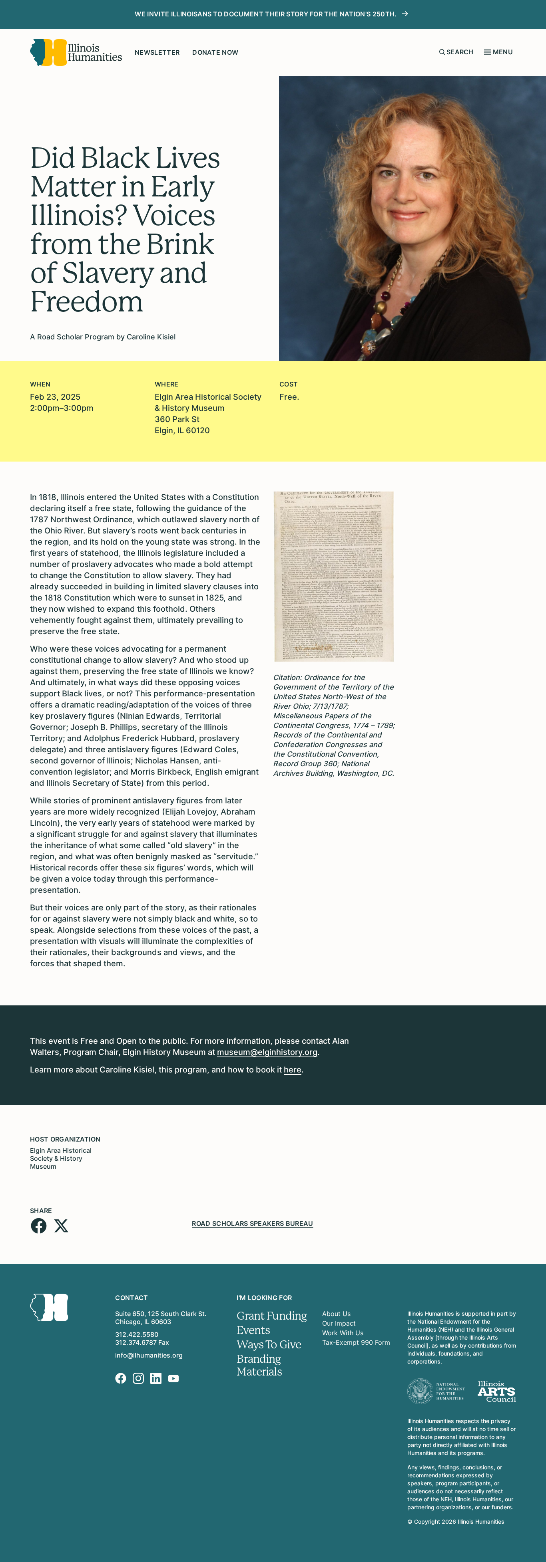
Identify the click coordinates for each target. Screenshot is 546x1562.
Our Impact (339, 1323)
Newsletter (157, 52)
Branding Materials (259, 1365)
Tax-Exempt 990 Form (356, 1342)
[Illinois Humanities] (76, 52)
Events (253, 1330)
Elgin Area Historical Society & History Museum (61, 1158)
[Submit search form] (442, 52)
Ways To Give (269, 1344)
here (292, 1069)
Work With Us (342, 1333)
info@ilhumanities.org (149, 1355)
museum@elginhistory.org (267, 1052)
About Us (336, 1314)
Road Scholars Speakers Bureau (252, 1223)
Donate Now (215, 52)
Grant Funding (272, 1316)
